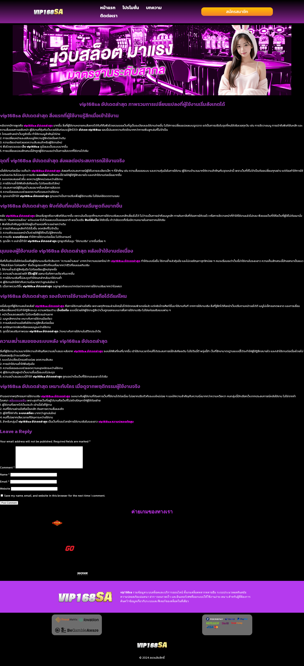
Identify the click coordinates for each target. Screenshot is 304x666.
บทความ (154, 7)
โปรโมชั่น (130, 7)
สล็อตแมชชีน (17, 400)
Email (5, 481)
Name (5, 474)
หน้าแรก (107, 7)
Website (5, 488)
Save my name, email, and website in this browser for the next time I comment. (54, 495)
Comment (7, 467)
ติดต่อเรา (109, 15)
